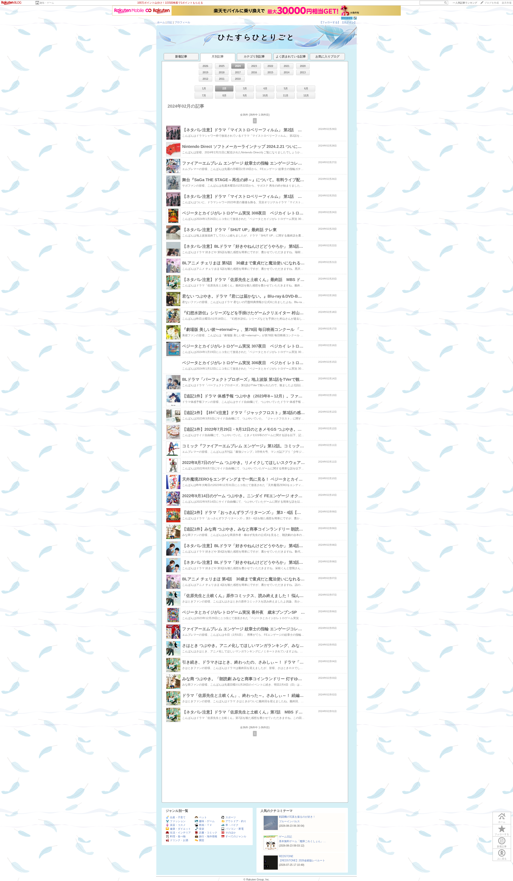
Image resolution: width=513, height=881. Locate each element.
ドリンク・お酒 (179, 840)
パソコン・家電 (234, 828)
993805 (346, 18)
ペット (203, 817)
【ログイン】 (349, 22)
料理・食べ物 (178, 836)
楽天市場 (506, 2)
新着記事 (502, 846)
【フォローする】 (329, 22)
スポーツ (230, 817)
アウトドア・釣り (235, 821)
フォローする (502, 834)
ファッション (178, 821)
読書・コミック (208, 832)
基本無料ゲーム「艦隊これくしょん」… (302, 841)
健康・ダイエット (180, 828)
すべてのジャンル (235, 836)
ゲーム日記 (285, 836)
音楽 (201, 828)
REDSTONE (286, 856)
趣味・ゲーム (47, 2)
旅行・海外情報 (208, 836)
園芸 (201, 840)
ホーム (161, 22)
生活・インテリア (180, 832)
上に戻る (502, 858)
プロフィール (182, 22)
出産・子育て (178, 817)
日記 (169, 22)
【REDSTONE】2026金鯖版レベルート (302, 860)
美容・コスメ (178, 824)
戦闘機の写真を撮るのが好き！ (297, 816)
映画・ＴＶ (205, 824)
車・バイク (231, 824)
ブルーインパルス (289, 821)
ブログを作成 (491, 2)
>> (465, 2)
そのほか (230, 832)
